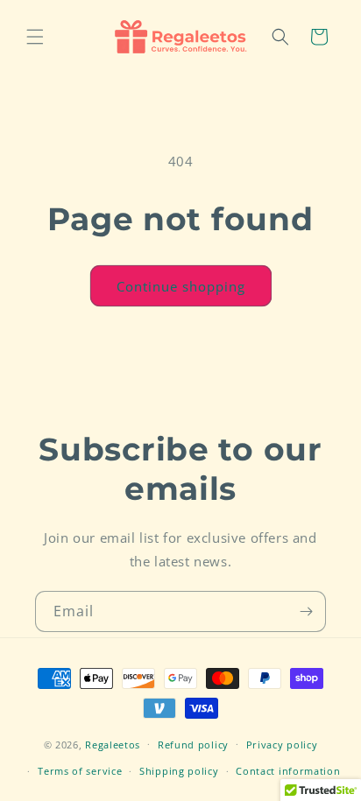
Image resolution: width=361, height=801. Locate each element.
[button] (35, 37)
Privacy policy (282, 744)
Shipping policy (179, 770)
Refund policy (193, 744)
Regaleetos (112, 743)
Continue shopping (181, 286)
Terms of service (80, 770)
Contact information (288, 770)
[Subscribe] (306, 611)
